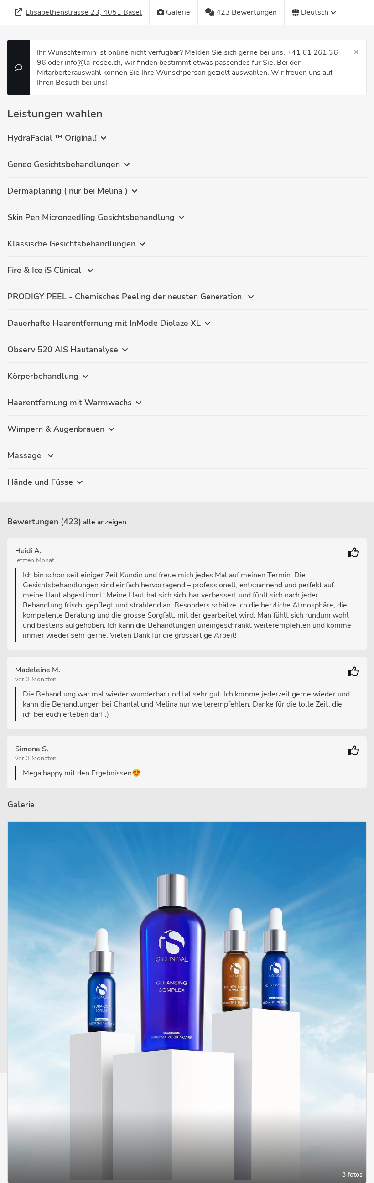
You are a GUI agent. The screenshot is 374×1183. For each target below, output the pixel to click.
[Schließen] (356, 52)
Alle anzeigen (104, 522)
